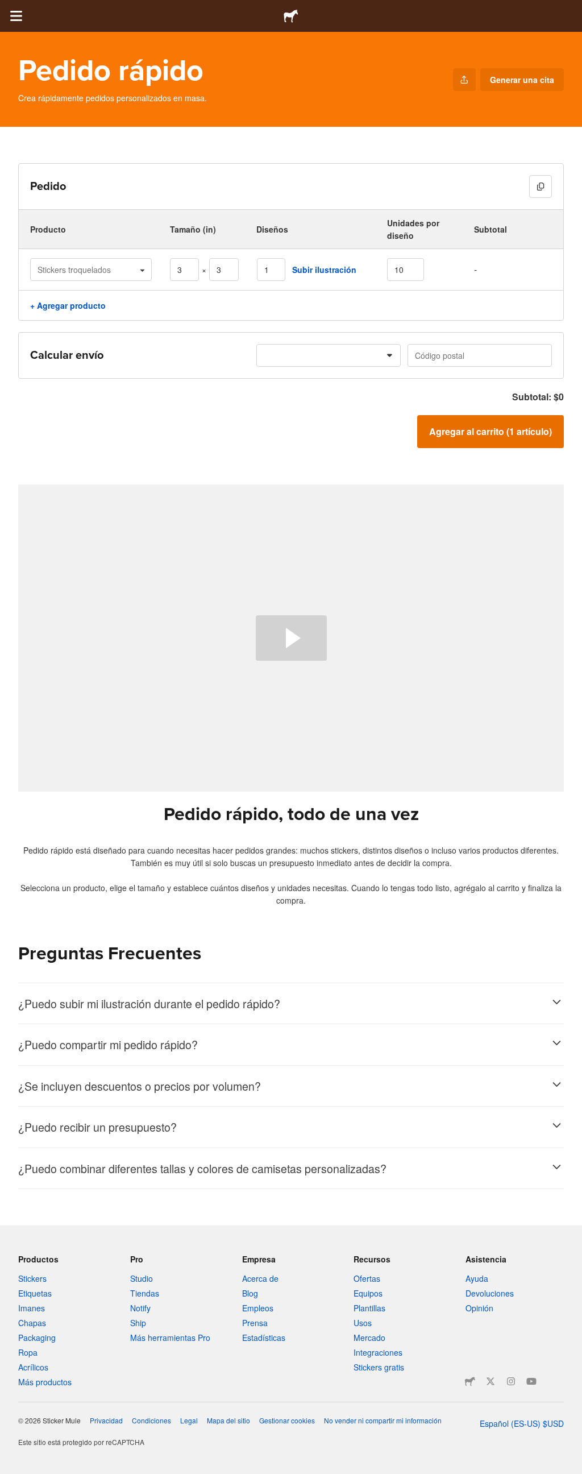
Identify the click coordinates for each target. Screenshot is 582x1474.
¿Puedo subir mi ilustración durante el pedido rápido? (149, 1003)
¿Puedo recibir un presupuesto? (97, 1127)
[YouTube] (531, 1381)
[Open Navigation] (16, 16)
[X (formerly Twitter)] (490, 1381)
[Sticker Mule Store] (470, 1381)
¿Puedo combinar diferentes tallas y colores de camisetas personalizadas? (202, 1168)
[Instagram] (511, 1381)
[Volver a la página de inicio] (291, 16)
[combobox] (328, 355)
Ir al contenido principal (8, 8)
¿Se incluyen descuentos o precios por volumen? (139, 1086)
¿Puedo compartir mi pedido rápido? (108, 1044)
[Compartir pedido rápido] (464, 79)
